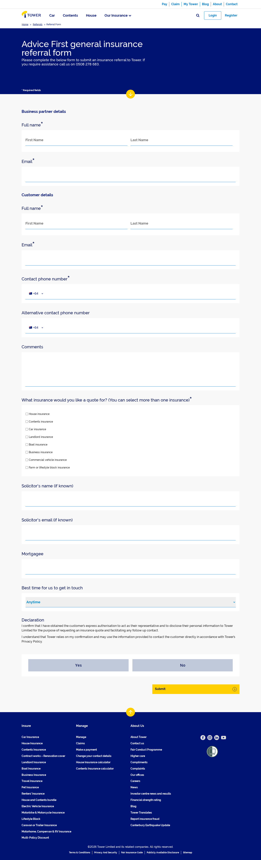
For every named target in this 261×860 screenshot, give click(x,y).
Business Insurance (34, 774)
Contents (70, 15)
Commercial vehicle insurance (48, 459)
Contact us (137, 743)
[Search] (198, 15)
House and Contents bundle (39, 799)
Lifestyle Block (31, 818)
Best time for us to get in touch (52, 587)
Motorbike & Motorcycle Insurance (43, 812)
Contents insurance (41, 421)
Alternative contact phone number (56, 312)
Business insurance (41, 452)
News (134, 787)
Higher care (137, 755)
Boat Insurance (31, 768)
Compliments (139, 762)
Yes (78, 665)
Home (25, 24)
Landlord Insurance (34, 762)
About (217, 4)
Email (28, 161)
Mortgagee (32, 553)
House (91, 15)
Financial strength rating (145, 799)
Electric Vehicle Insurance (38, 806)
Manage (81, 737)
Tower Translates (141, 812)
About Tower (138, 737)
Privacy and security (105, 852)
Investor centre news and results (150, 793)
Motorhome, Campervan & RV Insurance (46, 831)
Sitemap (187, 852)
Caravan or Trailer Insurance (39, 825)
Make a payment (86, 749)
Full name (32, 125)
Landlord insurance (41, 436)
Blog (205, 4)
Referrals (37, 24)
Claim (175, 4)
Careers (135, 781)
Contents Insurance (34, 749)
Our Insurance (116, 15)
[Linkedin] (216, 737)
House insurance (39, 413)
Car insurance (37, 429)
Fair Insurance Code (132, 852)
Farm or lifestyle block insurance (49, 467)
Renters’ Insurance (33, 793)
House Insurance (32, 743)
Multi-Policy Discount (35, 837)
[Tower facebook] (202, 737)
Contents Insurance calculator (95, 768)
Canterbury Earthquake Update (150, 825)
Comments (32, 346)
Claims (80, 743)
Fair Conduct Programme (146, 749)
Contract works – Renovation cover (43, 755)
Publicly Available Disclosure (163, 852)
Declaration (33, 619)
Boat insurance (38, 444)
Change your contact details (93, 755)
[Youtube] (223, 737)
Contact (231, 4)
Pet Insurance (30, 787)
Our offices (137, 774)
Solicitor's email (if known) (47, 519)
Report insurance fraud (144, 818)
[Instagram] (209, 737)
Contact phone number (46, 279)
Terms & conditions (79, 852)
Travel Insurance (32, 781)
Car (52, 15)
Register (231, 15)
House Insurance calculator (93, 762)
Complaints (137, 768)
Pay (164, 4)
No (182, 665)
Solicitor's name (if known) (47, 485)
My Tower (191, 4)
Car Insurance (30, 737)
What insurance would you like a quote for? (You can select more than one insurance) (107, 400)
